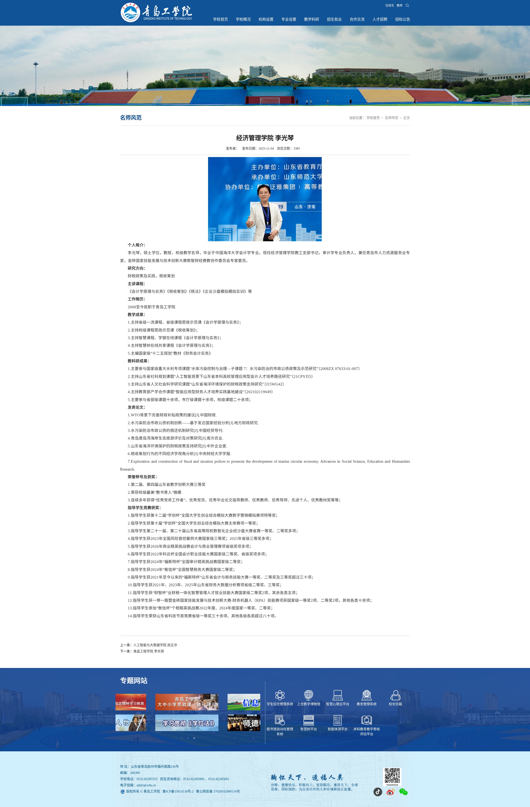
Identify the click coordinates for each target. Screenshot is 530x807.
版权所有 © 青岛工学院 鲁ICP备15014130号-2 (160, 791)
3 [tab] (194, 738)
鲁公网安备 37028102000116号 (218, 791)
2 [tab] (188, 738)
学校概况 (243, 19)
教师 (399, 5)
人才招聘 (379, 19)
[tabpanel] (188, 714)
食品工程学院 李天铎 (148, 651)
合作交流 (357, 19)
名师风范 (391, 118)
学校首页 (220, 19)
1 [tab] (182, 738)
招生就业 (334, 19)
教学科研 (311, 19)
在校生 (389, 5)
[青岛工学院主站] (156, 21)
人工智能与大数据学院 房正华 (155, 645)
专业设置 (288, 19)
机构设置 (266, 19)
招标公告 (402, 19)
